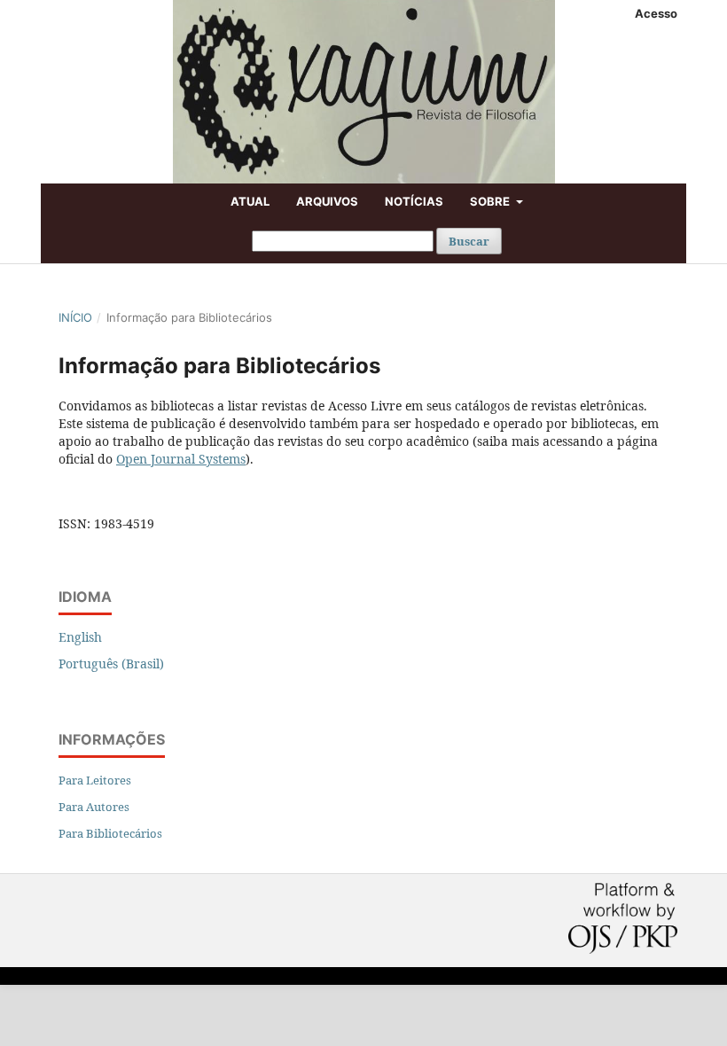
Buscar (469, 241)
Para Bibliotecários (110, 833)
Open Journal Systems (181, 458)
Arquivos (327, 201)
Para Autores (94, 807)
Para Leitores (95, 780)
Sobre (491, 201)
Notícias (414, 201)
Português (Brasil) (111, 663)
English (80, 636)
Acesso (656, 13)
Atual (250, 201)
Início (75, 317)
